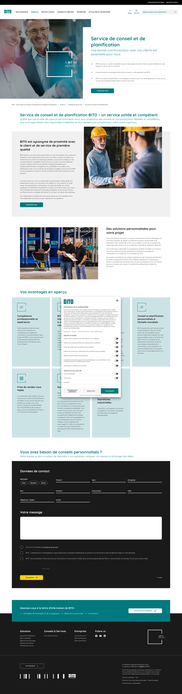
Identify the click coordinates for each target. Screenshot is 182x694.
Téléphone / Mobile (27, 500)
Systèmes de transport (27, 643)
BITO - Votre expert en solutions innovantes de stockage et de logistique (34, 105)
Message (24, 519)
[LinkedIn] (105, 636)
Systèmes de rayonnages (28, 641)
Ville (130, 491)
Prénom (59, 480)
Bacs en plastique (25, 638)
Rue (22, 491)
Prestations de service (75, 105)
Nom (94, 480)
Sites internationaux (81, 638)
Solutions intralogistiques (27, 636)
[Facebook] (96, 636)
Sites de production (80, 641)
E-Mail (59, 500)
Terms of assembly (128, 677)
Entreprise (132, 480)
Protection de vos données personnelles (134, 680)
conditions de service (50, 547)
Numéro (59, 491)
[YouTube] (100, 636)
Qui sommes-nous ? (81, 636)
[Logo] (10, 12)
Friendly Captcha (46, 568)
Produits (62, 105)
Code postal (97, 491)
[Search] (175, 12)
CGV (136, 677)
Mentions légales (153, 680)
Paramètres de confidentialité (131, 683)
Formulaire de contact (51, 636)
